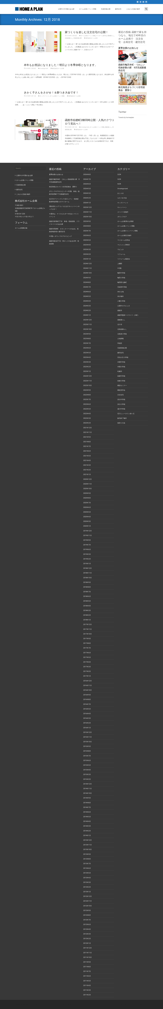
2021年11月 (87, 432)
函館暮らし (110, 35)
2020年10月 (87, 488)
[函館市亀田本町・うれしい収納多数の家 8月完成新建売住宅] (132, 79)
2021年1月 (87, 474)
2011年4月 (87, 985)
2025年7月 (87, 231)
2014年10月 (87, 793)
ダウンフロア (122, 217)
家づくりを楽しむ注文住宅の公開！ (86, 32)
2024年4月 (87, 301)
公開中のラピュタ (123, 306)
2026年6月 (87, 184)
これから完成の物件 (133, 9)
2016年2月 (87, 723)
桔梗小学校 (121, 381)
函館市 (119, 310)
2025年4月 (87, 245)
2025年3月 (87, 249)
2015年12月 (87, 732)
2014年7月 (87, 807)
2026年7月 (87, 179)
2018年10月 (87, 578)
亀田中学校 (121, 273)
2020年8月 (87, 498)
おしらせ (120, 193)
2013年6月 (87, 868)
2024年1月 (87, 315)
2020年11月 (87, 484)
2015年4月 (87, 770)
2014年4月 (87, 821)
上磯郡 (119, 263)
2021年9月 (87, 437)
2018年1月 (87, 620)
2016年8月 (87, 699)
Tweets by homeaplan (126, 117)
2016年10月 (87, 690)
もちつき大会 (122, 198)
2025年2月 (87, 254)
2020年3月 (87, 521)
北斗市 (119, 324)
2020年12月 (87, 479)
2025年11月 (87, 212)
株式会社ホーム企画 (91, 38)
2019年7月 (87, 545)
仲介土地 (120, 292)
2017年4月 (87, 662)
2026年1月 (87, 203)
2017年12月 (87, 624)
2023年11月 (87, 324)
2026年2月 (87, 198)
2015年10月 (87, 742)
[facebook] (137, 3)
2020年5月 (87, 512)
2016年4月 (87, 713)
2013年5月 (87, 873)
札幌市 (119, 371)
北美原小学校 (122, 334)
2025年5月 (87, 240)
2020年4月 (87, 517)
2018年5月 (87, 601)
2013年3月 (87, 882)
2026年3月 (87, 193)
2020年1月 (87, 526)
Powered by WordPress (119, 1004)
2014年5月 (87, 817)
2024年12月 (87, 263)
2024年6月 (87, 292)
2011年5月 (87, 981)
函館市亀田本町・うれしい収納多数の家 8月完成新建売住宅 (132, 67)
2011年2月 (87, 995)
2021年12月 (87, 428)
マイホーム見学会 (101, 35)
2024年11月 (87, 268)
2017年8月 (87, 643)
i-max (134, 1004)
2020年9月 (87, 493)
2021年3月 (87, 465)
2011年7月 (87, 971)
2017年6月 (87, 653)
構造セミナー (122, 385)
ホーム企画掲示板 (21, 228)
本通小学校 (121, 367)
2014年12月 (87, 784)
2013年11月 (87, 845)
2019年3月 (87, 554)
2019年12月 (87, 531)
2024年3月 (87, 306)
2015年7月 (87, 756)
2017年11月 (87, 629)
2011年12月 (87, 948)
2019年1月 (87, 563)
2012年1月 (87, 943)
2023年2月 (87, 367)
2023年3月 (87, 362)
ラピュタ (120, 249)
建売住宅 (118, 9)
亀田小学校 (121, 278)
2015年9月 (87, 746)
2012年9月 (87, 910)
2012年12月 (87, 896)
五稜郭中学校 (122, 287)
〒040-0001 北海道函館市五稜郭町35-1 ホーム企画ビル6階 (30, 208)
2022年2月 (87, 423)
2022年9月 (87, 390)
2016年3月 (87, 718)
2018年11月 (87, 573)
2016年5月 (87, 709)
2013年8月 (87, 859)
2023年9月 (87, 334)
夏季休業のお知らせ (128, 48)
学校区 (119, 343)
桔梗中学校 (121, 376)
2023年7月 (87, 343)
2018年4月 (87, 606)
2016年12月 (87, 681)
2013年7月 (87, 863)
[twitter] (140, 3)
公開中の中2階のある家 (66, 9)
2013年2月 (87, 887)
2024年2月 (87, 310)
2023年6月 (87, 348)
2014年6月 (87, 812)
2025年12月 (87, 207)
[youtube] (143, 3)
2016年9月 (87, 695)
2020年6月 (87, 507)
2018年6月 (87, 596)
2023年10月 (87, 329)
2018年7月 (87, 592)
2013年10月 (87, 849)
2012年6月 (87, 924)
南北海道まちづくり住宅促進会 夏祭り (63, 187)
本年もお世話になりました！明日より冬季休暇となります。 (60, 65)
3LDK (119, 179)
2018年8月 (87, 587)
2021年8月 (87, 442)
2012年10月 (87, 906)
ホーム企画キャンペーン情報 (127, 231)
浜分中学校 (121, 399)
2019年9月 (87, 540)
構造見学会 (121, 390)
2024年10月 (87, 273)
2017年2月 (87, 671)
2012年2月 (87, 938)
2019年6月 (87, 549)
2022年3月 (87, 418)
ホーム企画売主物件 (124, 235)
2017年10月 (87, 634)
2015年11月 (87, 737)
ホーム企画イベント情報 (87, 9)
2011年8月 (87, 967)
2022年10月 (87, 385)
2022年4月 (87, 413)
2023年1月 (87, 371)
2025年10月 (87, 217)
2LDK (119, 174)
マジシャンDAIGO (123, 245)
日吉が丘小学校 (122, 357)
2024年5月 (87, 296)
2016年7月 (87, 704)
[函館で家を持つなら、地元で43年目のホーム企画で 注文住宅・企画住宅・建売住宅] (27, 8)
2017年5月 (87, 657)
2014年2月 (87, 831)
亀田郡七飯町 (122, 282)
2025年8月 (87, 226)
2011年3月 (87, 990)
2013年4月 (87, 878)
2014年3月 (87, 826)
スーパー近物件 (122, 212)
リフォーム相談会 (123, 259)
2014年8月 (87, 803)
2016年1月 (87, 728)
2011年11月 (87, 953)
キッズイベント (44, 96)
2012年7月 (87, 920)
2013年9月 (87, 854)
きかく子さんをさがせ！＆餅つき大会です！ (51, 92)
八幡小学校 (121, 301)
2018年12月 (87, 568)
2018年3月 (87, 610)
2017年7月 (87, 648)
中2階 (119, 268)
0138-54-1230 (20, 214)
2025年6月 (87, 235)
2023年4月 (87, 357)
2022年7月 (87, 399)
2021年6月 (87, 451)
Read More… (69, 54)
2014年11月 (87, 788)
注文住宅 (120, 395)
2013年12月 (87, 840)
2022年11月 (87, 381)
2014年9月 (87, 798)
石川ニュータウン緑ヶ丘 (126, 413)
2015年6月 (87, 760)
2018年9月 (87, 582)
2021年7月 (87, 446)
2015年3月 (87, 774)
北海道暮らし (69, 38)
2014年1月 (87, 835)
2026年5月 (87, 188)
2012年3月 (87, 934)
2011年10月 (87, 957)
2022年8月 (87, 395)
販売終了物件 (122, 418)
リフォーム (121, 254)
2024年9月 (87, 278)
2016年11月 (87, 685)
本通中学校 (121, 362)
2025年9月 (87, 221)
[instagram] (146, 3)
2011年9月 (87, 962)
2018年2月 (87, 615)
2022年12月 (87, 376)
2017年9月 (87, 638)
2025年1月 (87, 259)
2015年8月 (87, 751)
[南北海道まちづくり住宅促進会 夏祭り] (132, 98)
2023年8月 (87, 338)
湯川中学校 (121, 409)
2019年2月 (87, 559)
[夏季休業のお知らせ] (132, 56)
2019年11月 (87, 535)
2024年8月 (87, 282)
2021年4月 (87, 460)
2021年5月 (87, 456)
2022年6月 (87, 404)
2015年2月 (87, 779)
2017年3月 (87, 667)
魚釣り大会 (121, 423)
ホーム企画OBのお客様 (125, 221)
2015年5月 (87, 765)
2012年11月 (87, 901)
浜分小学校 (121, 404)
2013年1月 (87, 892)
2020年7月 (87, 503)
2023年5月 (87, 353)
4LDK (119, 184)
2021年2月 (87, 470)
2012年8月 (87, 915)
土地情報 (120, 338)
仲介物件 (120, 296)
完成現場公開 (105, 9)
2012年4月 (87, 929)
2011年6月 (87, 976)
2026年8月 (87, 174)
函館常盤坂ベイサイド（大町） (128, 315)
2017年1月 (87, 676)
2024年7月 (87, 287)
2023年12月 (87, 320)
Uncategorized (44, 68)
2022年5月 (87, 409)
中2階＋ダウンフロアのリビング (60, 236)
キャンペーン (122, 207)
